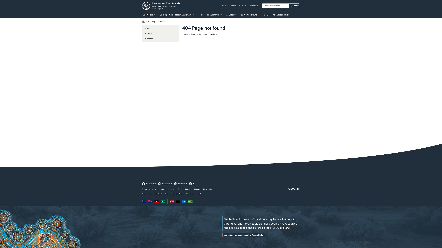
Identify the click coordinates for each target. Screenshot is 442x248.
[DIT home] (161, 6)
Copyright (188, 189)
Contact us (253, 5)
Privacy (180, 189)
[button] (176, 28)
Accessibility (164, 189)
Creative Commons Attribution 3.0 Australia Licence (182, 194)
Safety (231, 14)
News (233, 5)
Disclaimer (197, 189)
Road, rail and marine (210, 14)
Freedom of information (150, 189)
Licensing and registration (278, 14)
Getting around (250, 14)
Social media (207, 189)
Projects (150, 14)
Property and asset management (177, 14)
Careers (242, 5)
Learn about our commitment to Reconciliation (244, 235)
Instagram (167, 183)
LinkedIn (182, 183)
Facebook (151, 183)
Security (173, 189)
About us (224, 5)
